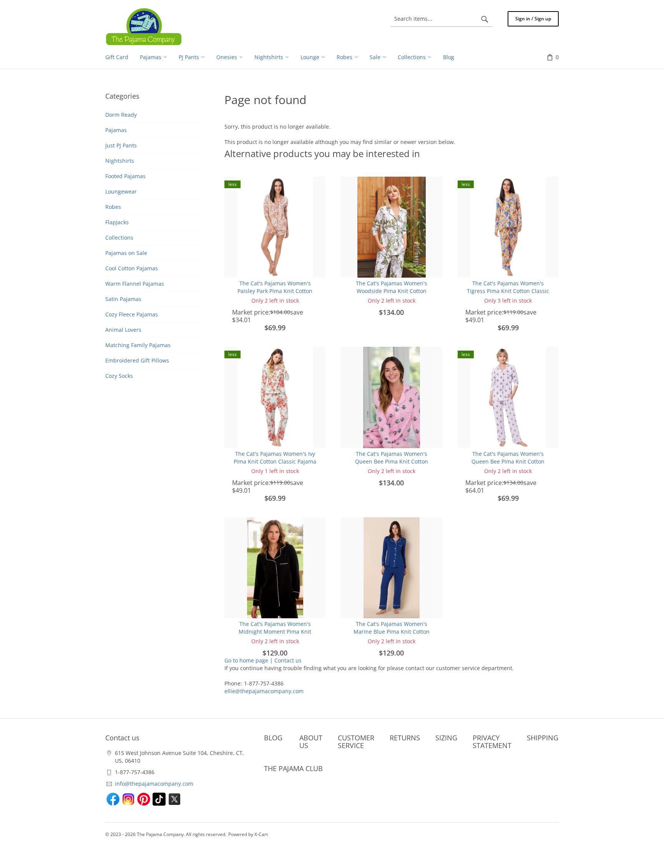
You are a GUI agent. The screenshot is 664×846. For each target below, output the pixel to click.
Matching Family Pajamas (138, 345)
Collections (119, 237)
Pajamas (116, 130)
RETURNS (405, 737)
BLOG (273, 737)
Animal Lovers (123, 329)
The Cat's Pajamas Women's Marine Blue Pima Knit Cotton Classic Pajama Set (392, 631)
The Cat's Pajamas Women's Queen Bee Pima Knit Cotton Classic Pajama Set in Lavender (508, 461)
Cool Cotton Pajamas (131, 268)
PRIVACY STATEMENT (492, 741)
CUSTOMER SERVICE (356, 741)
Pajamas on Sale (126, 253)
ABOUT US (310, 741)
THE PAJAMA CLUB (293, 768)
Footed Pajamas (125, 176)
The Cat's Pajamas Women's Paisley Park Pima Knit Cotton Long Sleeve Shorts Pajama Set (275, 291)
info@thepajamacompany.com (154, 783)
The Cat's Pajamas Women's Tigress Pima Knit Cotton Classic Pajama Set (508, 291)
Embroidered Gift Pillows (137, 360)
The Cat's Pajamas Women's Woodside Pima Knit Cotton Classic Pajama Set (391, 291)
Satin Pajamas (123, 299)
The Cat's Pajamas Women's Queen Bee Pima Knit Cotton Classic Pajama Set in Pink (391, 461)
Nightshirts (119, 160)
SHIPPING (542, 737)
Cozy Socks (119, 375)
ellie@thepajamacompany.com (264, 691)
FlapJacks (117, 222)
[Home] (143, 26)
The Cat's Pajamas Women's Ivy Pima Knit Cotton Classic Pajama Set (275, 461)
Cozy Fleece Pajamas (131, 314)
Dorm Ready (121, 114)
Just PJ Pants (121, 145)
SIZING (446, 737)
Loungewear (121, 191)
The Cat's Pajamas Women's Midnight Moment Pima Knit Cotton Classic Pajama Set (275, 631)
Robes (113, 206)
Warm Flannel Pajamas (134, 283)
